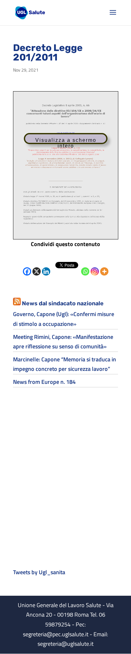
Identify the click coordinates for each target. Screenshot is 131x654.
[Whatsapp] (85, 267)
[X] (36, 267)
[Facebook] (27, 267)
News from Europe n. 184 (44, 382)
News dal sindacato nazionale (63, 303)
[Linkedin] (46, 267)
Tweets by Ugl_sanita (39, 572)
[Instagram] (95, 267)
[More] (104, 267)
